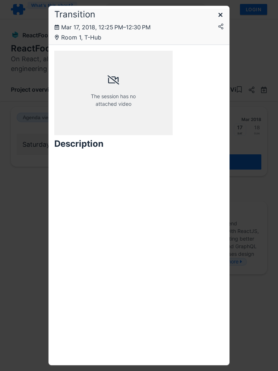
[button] (220, 15)
